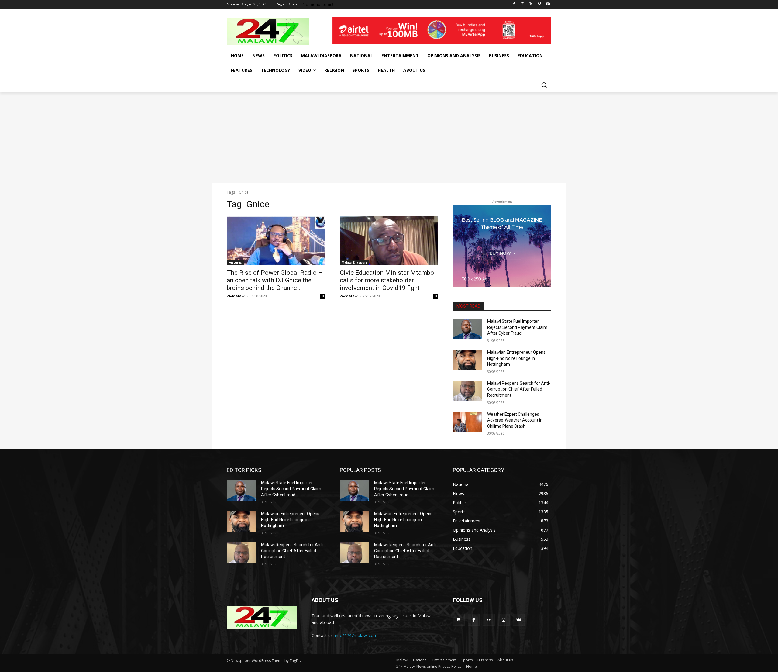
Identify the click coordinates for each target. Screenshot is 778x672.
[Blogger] (459, 620)
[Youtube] (547, 4)
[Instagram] (522, 4)
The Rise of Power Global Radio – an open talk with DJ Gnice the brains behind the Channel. (274, 280)
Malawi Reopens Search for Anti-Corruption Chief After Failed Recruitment (518, 389)
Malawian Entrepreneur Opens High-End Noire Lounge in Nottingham (516, 358)
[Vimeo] (539, 4)
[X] (531, 4)
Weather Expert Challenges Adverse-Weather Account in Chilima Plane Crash (514, 420)
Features (235, 262)
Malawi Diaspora (354, 262)
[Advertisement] (389, 137)
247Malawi (236, 296)
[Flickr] (488, 620)
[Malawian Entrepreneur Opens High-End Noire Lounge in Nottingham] (467, 360)
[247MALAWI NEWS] (275, 31)
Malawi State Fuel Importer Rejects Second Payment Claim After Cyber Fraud (517, 327)
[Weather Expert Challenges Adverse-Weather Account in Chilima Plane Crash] (467, 422)
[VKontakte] (519, 620)
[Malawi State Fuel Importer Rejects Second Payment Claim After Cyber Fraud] (467, 329)
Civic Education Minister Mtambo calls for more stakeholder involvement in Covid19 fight (387, 280)
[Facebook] (514, 4)
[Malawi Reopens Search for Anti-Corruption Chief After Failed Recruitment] (467, 391)
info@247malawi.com (356, 635)
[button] (544, 85)
